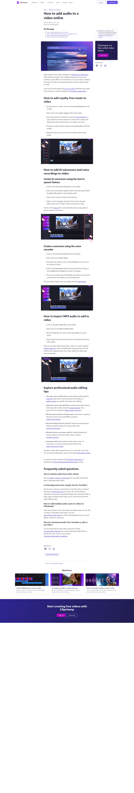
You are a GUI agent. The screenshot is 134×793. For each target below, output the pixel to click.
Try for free (112, 2)
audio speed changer (53, 419)
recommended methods (52, 531)
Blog (45, 10)
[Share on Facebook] (96, 65)
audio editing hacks (83, 453)
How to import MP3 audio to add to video (58, 35)
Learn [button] (57, 2)
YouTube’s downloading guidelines (55, 536)
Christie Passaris (54, 24)
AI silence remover (52, 437)
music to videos (69, 88)
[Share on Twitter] (101, 65)
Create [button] (42, 2)
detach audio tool (50, 348)
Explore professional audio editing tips (57, 37)
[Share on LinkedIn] (105, 65)
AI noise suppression (53, 428)
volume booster (74, 408)
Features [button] (34, 2)
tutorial (56, 208)
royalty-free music (57, 491)
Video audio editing (54, 10)
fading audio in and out (73, 410)
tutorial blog (82, 281)
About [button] (70, 2)
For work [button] (50, 2)
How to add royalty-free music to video (57, 32)
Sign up (61, 615)
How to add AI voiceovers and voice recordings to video (62, 34)
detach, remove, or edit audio (59, 478)
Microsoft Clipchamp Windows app (66, 462)
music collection (81, 117)
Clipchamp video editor (78, 91)
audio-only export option (54, 446)
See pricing (72, 615)
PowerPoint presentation (80, 74)
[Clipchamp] (22, 2)
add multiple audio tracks (52, 515)
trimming (49, 399)
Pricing (65, 2)
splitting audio (51, 401)
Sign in (101, 2)
